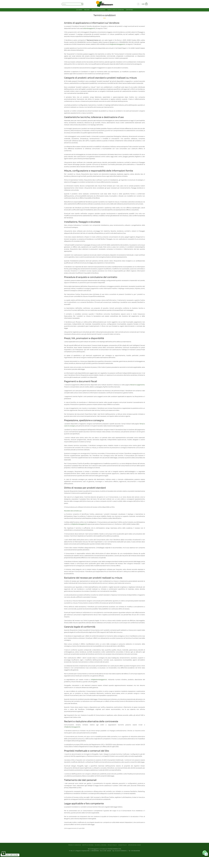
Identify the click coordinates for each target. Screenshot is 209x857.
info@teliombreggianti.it (117, 44)
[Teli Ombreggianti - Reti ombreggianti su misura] (104, 4)
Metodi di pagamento (98, 9)
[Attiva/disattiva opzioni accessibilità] (4, 853)
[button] (144, 4)
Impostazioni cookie (134, 845)
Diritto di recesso (88, 845)
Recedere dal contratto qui (73, 511)
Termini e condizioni (74, 845)
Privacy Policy (112, 845)
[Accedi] (138, 4)
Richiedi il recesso (101, 845)
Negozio (87, 9)
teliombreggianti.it (89, 28)
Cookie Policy (122, 845)
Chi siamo (79, 9)
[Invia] (82, 4)
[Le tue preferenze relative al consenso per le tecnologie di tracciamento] (206, 854)
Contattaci (129, 9)
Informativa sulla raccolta (10, 855)
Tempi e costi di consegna (115, 9)
